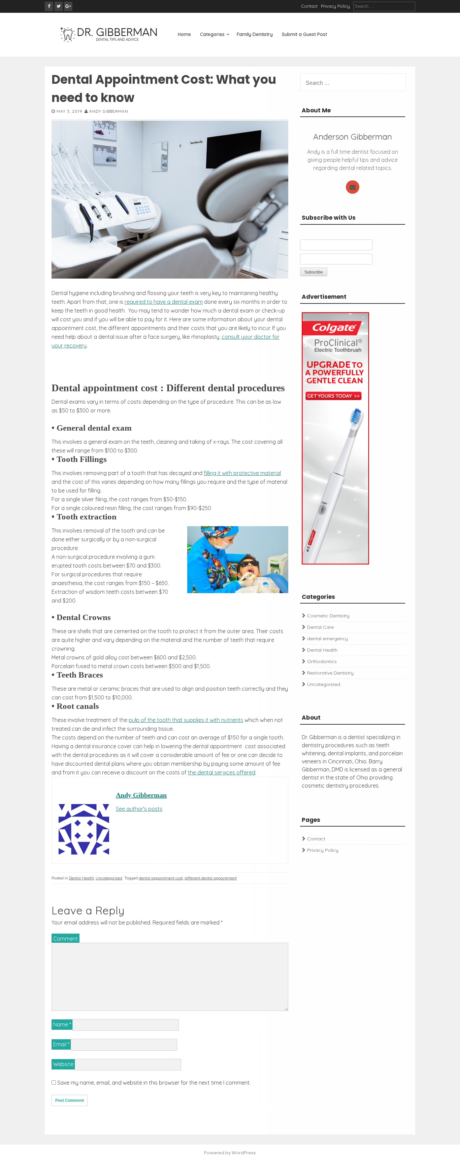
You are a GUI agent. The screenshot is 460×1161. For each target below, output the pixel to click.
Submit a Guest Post (304, 34)
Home (184, 34)
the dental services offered (221, 772)
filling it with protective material (242, 473)
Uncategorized (109, 877)
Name (62, 1024)
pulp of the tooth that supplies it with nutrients (186, 720)
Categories (212, 34)
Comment (65, 938)
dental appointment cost (161, 877)
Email (61, 1044)
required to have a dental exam (164, 301)
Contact (309, 6)
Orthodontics (322, 661)
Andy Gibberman (108, 111)
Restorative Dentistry (330, 673)
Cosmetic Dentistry (328, 616)
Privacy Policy (335, 6)
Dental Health (81, 877)
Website (63, 1064)
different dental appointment (211, 877)
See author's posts (139, 808)
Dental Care (320, 627)
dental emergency (327, 639)
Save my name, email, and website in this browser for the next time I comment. (154, 1082)
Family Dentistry (255, 34)
